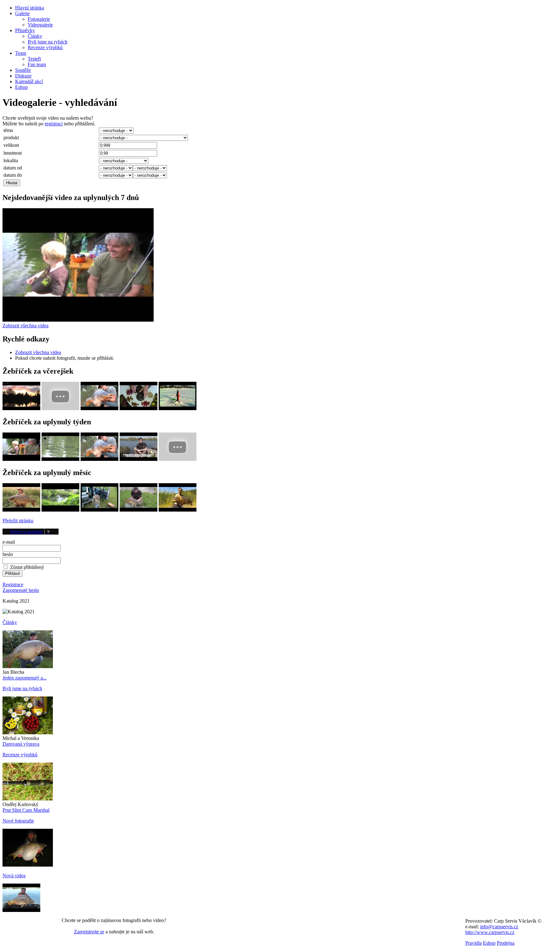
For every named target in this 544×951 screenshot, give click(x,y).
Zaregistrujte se (89, 931)
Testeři (34, 58)
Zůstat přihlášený (27, 567)
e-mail (9, 542)
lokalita (10, 160)
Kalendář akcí (29, 81)
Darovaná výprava (21, 744)
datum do (12, 175)
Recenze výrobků (45, 47)
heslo (8, 554)
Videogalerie (40, 24)
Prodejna (505, 943)
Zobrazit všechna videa (25, 325)
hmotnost (12, 153)
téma (8, 130)
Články (35, 36)
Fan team (37, 64)
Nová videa (14, 875)
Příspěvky (25, 30)
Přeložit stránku (18, 520)
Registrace (13, 584)
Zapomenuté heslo (21, 590)
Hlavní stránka (29, 7)
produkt (11, 137)
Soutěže (23, 70)
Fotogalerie (39, 19)
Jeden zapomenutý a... (25, 677)
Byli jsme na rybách (47, 41)
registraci (54, 123)
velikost (11, 145)
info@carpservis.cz (499, 926)
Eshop (21, 87)
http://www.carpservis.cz (489, 932)
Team (20, 53)
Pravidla (473, 943)
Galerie (22, 13)
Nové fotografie (18, 820)
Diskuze (23, 75)
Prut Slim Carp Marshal (26, 810)
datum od (12, 167)
